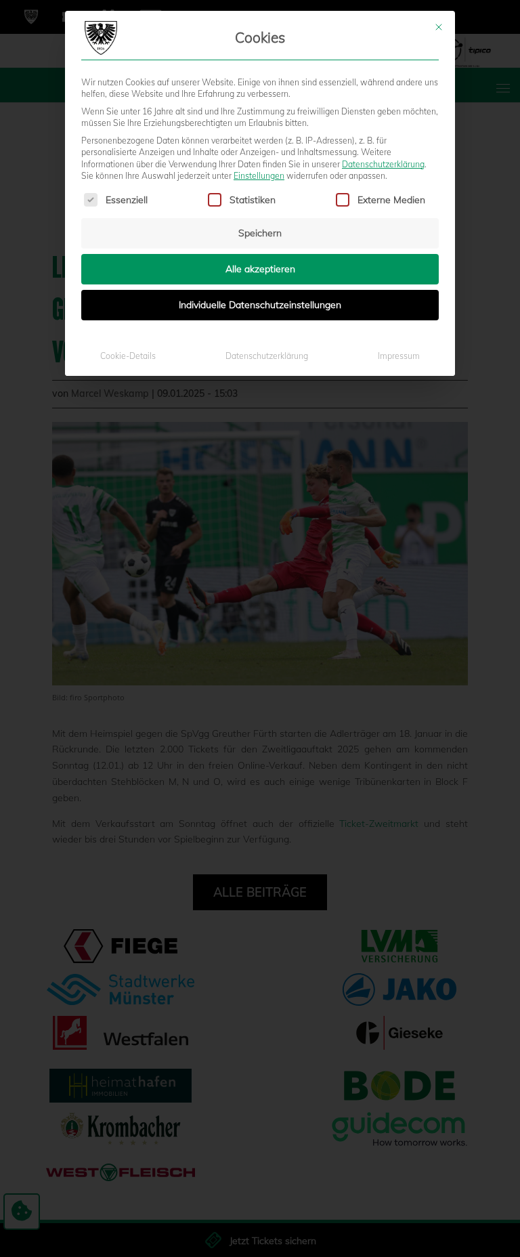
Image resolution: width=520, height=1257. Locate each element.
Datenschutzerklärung (383, 164)
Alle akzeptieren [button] (260, 269)
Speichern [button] (260, 233)
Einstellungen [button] (259, 176)
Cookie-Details (128, 356)
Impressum (399, 356)
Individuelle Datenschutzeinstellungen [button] (260, 305)
